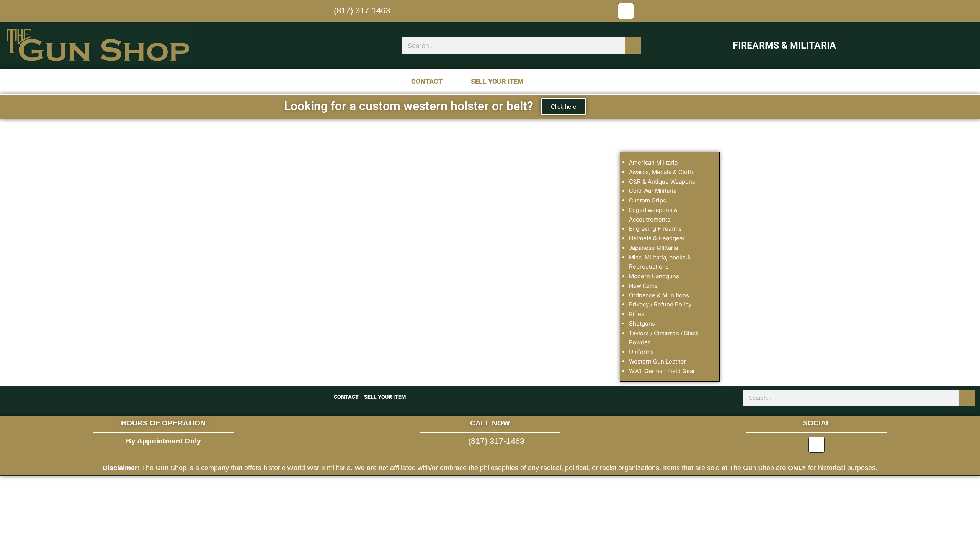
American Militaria (653, 162)
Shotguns (642, 323)
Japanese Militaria (653, 247)
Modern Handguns (654, 276)
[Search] (633, 45)
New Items (643, 285)
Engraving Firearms (655, 228)
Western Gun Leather (657, 361)
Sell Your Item (497, 81)
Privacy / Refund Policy (660, 304)
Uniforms (641, 351)
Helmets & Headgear (657, 238)
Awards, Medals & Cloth (661, 172)
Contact (427, 81)
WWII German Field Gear (662, 371)
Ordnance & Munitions (659, 295)
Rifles (636, 314)
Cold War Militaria (652, 190)
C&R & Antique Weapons (662, 181)
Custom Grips (647, 200)
